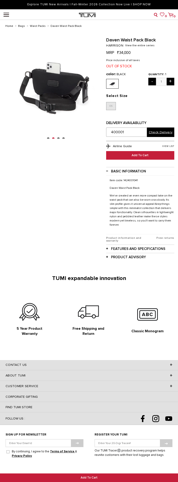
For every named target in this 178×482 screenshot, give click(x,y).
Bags (21, 26)
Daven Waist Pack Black (66, 26)
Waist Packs (38, 26)
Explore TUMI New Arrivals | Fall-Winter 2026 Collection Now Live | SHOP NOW (89, 4)
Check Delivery (160, 132)
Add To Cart (89, 477)
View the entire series (140, 45)
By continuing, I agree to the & (44, 453)
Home (9, 26)
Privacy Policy (22, 455)
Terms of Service (62, 451)
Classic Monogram (147, 331)
